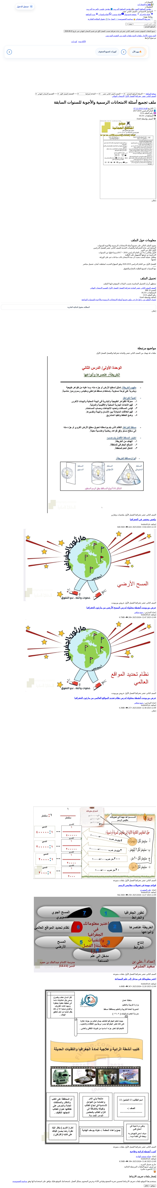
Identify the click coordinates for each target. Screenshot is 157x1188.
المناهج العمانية (150, 27)
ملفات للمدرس (125, 36)
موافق (153, 1186)
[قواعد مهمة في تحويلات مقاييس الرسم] (94, 878)
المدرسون (151, 36)
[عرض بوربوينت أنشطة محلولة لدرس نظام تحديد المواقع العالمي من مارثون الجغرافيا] (91, 691)
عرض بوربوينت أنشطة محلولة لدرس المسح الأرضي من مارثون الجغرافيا (121, 607)
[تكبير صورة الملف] (128, 198)
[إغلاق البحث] (126, 24)
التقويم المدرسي (112, 36)
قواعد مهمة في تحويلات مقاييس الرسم (137, 885)
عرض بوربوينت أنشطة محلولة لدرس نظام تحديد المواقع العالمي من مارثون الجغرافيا (115, 698)
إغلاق (146, 1186)
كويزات (74, 41)
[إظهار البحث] (155, 21)
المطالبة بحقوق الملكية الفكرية (78, 307)
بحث (130, 24)
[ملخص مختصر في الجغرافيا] (101, 512)
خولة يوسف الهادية (143, 1156)
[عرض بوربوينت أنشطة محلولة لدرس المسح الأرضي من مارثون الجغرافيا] (90, 600)
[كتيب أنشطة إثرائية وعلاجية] (98, 1144)
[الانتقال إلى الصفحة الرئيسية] (150, 4)
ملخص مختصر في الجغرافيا (143, 519)
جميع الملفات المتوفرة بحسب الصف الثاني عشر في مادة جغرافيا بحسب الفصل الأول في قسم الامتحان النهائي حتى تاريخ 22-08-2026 (110, 31)
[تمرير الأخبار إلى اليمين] (123, 52)
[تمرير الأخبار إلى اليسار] (9, 52)
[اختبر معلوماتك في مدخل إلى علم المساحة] (95, 972)
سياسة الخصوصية (20, 1181)
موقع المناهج (151, 94)
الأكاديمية (82, 41)
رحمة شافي (139, 612)
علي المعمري (145, 890)
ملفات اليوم (137, 36)
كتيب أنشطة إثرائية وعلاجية (143, 1151)
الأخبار (144, 36)
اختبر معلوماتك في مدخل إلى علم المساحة (135, 979)
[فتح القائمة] (155, 10)
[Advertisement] (82, 75)
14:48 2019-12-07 (141, 108)
